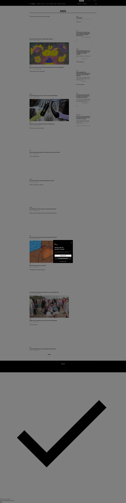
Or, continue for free (63, 261)
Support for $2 (63, 255)
